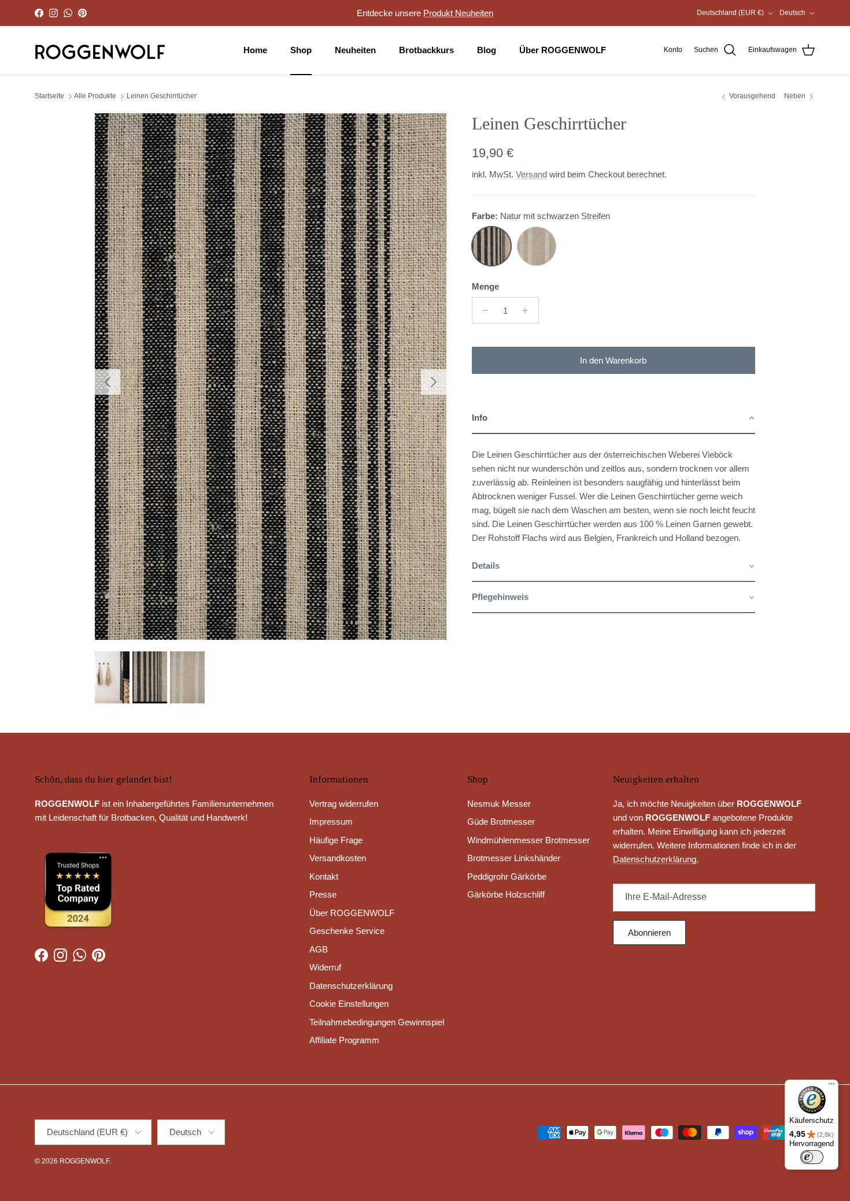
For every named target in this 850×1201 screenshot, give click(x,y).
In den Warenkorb (613, 360)
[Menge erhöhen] (528, 310)
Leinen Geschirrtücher (162, 96)
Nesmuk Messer (499, 804)
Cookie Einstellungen (349, 1004)
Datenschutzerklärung (351, 986)
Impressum (331, 821)
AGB (318, 949)
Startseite (49, 96)
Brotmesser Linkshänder (513, 858)
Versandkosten (337, 858)
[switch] (811, 1157)
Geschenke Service (347, 931)
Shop (301, 50)
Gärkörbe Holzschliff (506, 894)
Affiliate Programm (344, 1040)
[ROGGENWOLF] (100, 50)
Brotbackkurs (426, 50)
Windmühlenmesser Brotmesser (528, 840)
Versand (531, 174)
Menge (485, 286)
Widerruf (325, 967)
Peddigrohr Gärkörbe (506, 876)
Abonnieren (649, 932)
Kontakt (323, 876)
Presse (323, 894)
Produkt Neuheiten (458, 13)
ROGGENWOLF (84, 1161)
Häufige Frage (336, 840)
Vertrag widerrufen (343, 804)
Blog (486, 50)
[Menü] (831, 1086)
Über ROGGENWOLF (562, 50)
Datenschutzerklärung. (656, 859)
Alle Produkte (95, 96)
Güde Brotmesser (501, 821)
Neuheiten (355, 50)
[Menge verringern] (482, 310)
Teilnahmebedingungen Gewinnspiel (376, 1022)
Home (255, 50)
